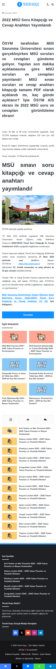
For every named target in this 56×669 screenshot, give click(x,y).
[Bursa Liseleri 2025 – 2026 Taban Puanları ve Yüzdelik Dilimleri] (9, 488)
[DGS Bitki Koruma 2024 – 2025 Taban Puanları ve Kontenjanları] (14, 337)
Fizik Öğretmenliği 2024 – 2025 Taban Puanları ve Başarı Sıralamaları (13, 401)
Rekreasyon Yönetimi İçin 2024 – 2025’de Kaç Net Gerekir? (41, 401)
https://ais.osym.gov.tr (29, 264)
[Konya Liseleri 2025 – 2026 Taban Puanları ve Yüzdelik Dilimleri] (9, 479)
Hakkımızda (25, 654)
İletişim (38, 659)
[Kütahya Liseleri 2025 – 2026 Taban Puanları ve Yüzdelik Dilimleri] (9, 451)
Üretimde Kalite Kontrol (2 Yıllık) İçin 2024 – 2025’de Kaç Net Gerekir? (41, 376)
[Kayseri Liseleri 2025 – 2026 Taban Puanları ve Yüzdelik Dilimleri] (9, 498)
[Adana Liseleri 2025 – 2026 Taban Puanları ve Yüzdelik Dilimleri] (9, 441)
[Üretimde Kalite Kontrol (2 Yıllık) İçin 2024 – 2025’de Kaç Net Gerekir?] (41, 364)
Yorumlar (28, 315)
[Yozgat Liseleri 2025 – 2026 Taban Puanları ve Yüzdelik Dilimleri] (9, 517)
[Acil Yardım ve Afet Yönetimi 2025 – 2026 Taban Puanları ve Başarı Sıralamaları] (9, 430)
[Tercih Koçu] (28, 4)
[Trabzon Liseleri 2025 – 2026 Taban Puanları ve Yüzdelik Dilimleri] (9, 535)
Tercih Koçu (22, 645)
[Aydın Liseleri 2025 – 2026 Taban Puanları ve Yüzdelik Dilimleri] (9, 507)
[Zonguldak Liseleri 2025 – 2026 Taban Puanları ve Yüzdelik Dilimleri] (9, 469)
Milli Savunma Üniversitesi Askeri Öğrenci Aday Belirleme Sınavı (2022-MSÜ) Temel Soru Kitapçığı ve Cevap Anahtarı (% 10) (28, 298)
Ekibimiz (35, 654)
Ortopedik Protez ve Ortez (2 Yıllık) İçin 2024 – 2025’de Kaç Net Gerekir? (14, 376)
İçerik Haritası (45, 654)
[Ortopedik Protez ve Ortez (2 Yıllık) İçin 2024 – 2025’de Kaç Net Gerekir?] (14, 364)
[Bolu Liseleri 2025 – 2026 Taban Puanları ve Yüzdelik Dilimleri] (9, 526)
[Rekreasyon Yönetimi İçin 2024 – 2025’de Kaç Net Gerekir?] (41, 389)
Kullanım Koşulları (12, 654)
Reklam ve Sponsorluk (24, 659)
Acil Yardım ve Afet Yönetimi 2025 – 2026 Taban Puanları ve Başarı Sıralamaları (35, 431)
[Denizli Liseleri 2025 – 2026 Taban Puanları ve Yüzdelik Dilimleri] (9, 460)
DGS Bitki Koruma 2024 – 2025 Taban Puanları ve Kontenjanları (13, 348)
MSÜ (15, 13)
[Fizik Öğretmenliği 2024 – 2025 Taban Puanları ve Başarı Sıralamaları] (14, 389)
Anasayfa (8, 13)
